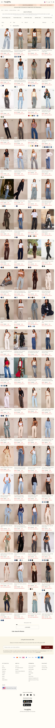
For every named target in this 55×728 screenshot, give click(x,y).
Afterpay (3, 672)
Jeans (18, 10)
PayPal (3, 674)
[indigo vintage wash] (44, 266)
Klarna (3, 676)
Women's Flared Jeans (48, 17)
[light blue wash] (17, 87)
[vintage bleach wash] (1, 117)
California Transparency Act (33, 678)
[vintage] (36, 236)
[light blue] (1, 85)
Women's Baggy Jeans (6, 17)
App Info (30, 671)
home (2, 10)
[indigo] (29, 85)
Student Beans (4, 679)
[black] (20, 56)
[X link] (34, 695)
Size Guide (4, 669)
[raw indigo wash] (3, 85)
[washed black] (44, 147)
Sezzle (3, 678)
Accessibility (31, 672)
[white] (5, 416)
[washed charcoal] (34, 297)
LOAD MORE (27, 627)
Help (3, 665)
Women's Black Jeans (17, 17)
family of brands (43, 650)
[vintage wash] (15, 56)
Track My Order (44, 667)
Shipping (3, 671)
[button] (45, 2)
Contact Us (17, 672)
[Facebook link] (24, 695)
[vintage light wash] (3, 56)
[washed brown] (30, 85)
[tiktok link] (31, 695)
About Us (17, 665)
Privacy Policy (31, 667)
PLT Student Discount (19, 667)
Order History (44, 665)
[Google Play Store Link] (27, 701)
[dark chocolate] (29, 267)
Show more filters (16, 25)
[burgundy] (29, 115)
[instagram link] (21, 695)
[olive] (30, 115)
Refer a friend (44, 669)
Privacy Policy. (38, 652)
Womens (6, 10)
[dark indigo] (48, 147)
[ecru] (29, 146)
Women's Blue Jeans (28, 17)
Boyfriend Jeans (38, 17)
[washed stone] (46, 297)
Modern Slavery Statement (20, 671)
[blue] (44, 297)
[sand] (34, 146)
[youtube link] (27, 695)
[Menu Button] (2, 2)
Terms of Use (31, 676)
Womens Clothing (12, 10)
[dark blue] (17, 237)
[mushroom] (30, 297)
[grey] (42, 147)
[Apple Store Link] (27, 705)
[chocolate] (1, 56)
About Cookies (31, 669)
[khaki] (15, 327)
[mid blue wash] (18, 56)
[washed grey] (17, 56)
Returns (3, 667)
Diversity (16, 669)
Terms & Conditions (32, 665)
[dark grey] (32, 146)
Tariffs (30, 674)
